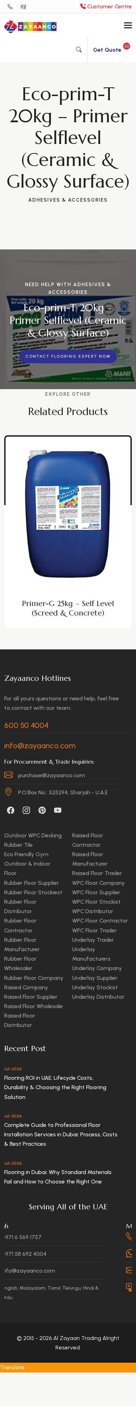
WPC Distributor (92, 911)
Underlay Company (97, 968)
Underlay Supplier (95, 978)
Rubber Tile (18, 845)
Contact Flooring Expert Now (68, 356)
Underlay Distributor (98, 996)
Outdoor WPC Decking (33, 835)
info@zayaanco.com (40, 746)
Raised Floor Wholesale (33, 1006)
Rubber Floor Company (33, 978)
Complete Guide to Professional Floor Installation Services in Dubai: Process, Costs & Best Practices (61, 1134)
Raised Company (26, 987)
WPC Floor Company (98, 883)
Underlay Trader (93, 940)
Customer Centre (109, 6)
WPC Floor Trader (94, 930)
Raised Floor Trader (97, 873)
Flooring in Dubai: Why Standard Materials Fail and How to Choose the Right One (58, 1177)
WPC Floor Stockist (96, 901)
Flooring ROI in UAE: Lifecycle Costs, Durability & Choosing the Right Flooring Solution (55, 1087)
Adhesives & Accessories (68, 200)
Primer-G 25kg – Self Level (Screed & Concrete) (68, 608)
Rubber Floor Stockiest (33, 892)
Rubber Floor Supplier (31, 883)
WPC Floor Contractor (100, 920)
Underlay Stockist (95, 987)
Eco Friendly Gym (26, 854)
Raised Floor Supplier (31, 996)
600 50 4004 (26, 725)
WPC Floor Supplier (96, 892)
